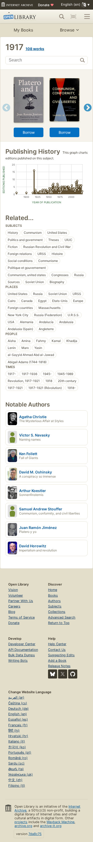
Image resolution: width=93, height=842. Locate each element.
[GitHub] (72, 674)
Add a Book (57, 660)
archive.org (23, 826)
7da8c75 (35, 834)
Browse (67, 30)
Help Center (57, 644)
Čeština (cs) (17, 703)
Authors (54, 601)
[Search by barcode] (73, 16)
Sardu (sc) (16, 763)
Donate (46, 5)
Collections (56, 612)
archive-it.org (50, 826)
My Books (23, 30)
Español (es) (18, 719)
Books (53, 595)
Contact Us (57, 650)
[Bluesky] (52, 674)
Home (52, 590)
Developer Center (21, 644)
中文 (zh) (15, 780)
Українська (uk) (20, 774)
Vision (13, 590)
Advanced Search (61, 617)
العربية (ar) (16, 697)
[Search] (61, 16)
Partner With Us (20, 601)
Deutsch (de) (18, 709)
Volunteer (15, 595)
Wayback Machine (60, 822)
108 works (35, 48)
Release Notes (59, 666)
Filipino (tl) (16, 786)
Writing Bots (18, 660)
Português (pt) (19, 752)
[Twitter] (62, 674)
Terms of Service (21, 617)
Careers (14, 606)
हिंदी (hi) (14, 730)
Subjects (54, 606)
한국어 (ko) (17, 747)
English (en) (17, 714)
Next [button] (87, 114)
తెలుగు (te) (16, 769)
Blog (11, 612)
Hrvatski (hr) (18, 736)
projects (20, 822)
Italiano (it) (16, 741)
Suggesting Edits (61, 655)
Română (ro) (18, 758)
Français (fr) (18, 725)
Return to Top (58, 623)
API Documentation (23, 650)
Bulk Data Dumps (21, 655)
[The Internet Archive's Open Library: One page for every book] (20, 16)
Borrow (29, 132)
